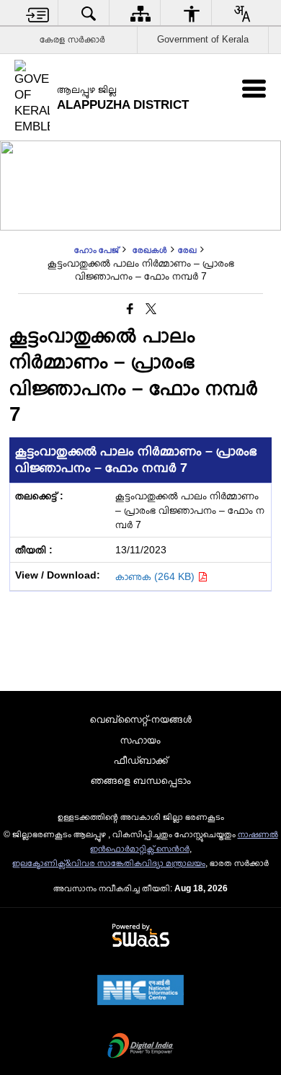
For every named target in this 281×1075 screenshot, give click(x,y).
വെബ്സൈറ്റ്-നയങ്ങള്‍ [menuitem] (141, 719)
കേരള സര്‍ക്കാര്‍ (72, 39)
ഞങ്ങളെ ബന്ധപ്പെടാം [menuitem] (141, 780)
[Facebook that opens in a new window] (130, 310)
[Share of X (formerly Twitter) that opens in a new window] (151, 310)
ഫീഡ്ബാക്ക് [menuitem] (141, 760)
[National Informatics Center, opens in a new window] (140, 991)
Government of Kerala (203, 39)
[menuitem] (38, 13)
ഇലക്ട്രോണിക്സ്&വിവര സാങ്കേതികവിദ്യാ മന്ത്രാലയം (108, 863)
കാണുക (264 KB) (156, 576)
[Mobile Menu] (254, 88)
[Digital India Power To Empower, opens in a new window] (140, 1047)
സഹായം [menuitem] (140, 740)
